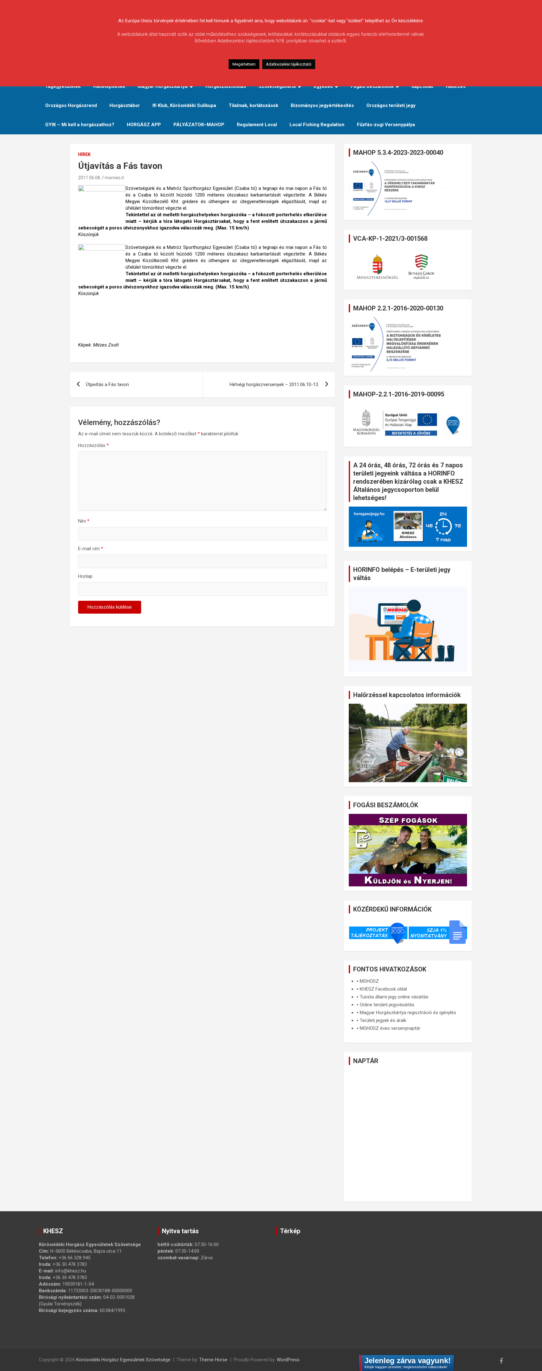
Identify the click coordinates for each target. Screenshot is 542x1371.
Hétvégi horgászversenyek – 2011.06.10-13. (274, 384)
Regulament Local (257, 124)
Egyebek (323, 86)
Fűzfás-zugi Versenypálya (386, 124)
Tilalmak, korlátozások (253, 105)
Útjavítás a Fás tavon (107, 384)
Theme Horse (213, 1360)
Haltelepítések (109, 86)
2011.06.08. (89, 177)
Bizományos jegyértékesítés (322, 105)
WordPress (288, 1360)
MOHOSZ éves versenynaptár (390, 1028)
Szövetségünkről (277, 86)
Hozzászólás (93, 445)
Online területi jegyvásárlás (387, 1005)
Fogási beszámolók (372, 86)
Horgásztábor (124, 105)
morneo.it (114, 177)
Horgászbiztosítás (225, 86)
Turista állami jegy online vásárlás (394, 997)
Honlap (85, 576)
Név (83, 521)
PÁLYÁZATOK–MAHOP (198, 124)
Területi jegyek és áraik (383, 1020)
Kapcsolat (422, 86)
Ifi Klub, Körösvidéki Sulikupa (184, 105)
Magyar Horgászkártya (163, 86)
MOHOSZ (369, 981)
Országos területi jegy (391, 105)
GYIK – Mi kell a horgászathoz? (79, 124)
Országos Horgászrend (71, 105)
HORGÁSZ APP (144, 124)
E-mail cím (90, 548)
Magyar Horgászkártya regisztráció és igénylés (408, 1012)
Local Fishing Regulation (317, 124)
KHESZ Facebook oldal (383, 989)
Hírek (84, 154)
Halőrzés (455, 86)
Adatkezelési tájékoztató (288, 64)
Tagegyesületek (63, 86)
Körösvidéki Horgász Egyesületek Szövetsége (123, 1360)
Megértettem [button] (244, 64)
